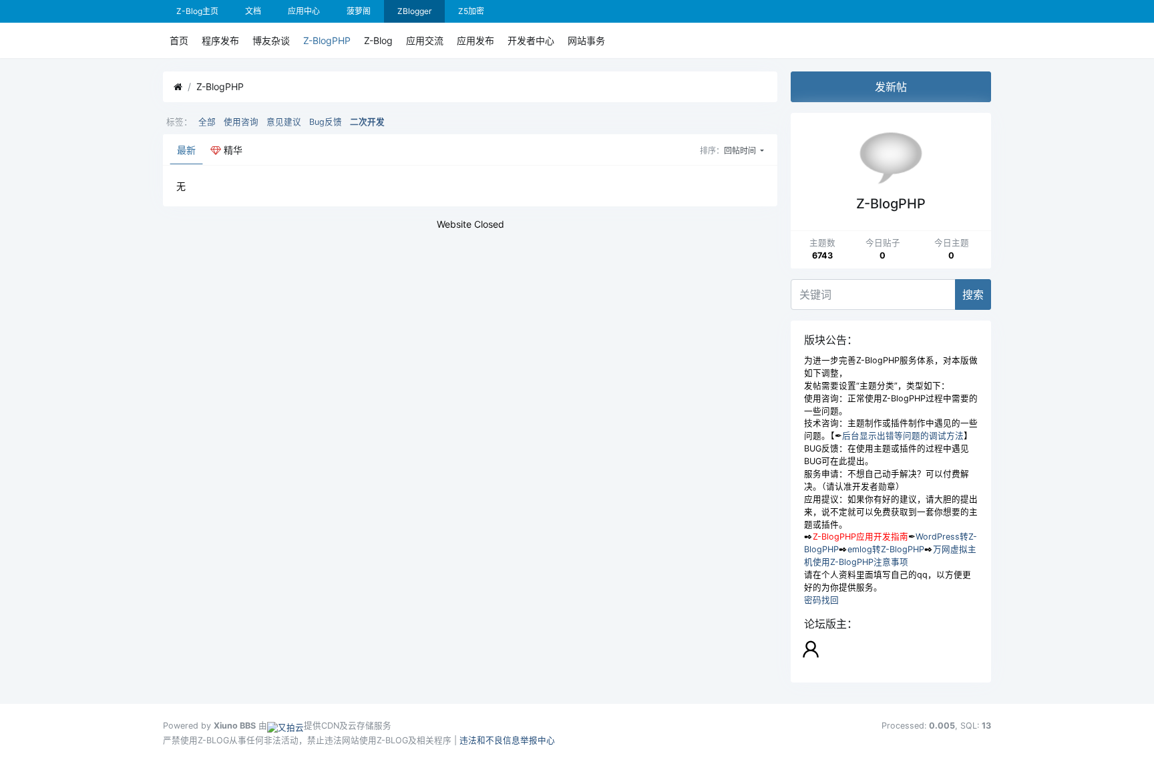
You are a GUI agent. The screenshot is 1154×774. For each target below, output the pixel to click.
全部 (207, 122)
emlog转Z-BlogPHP (885, 549)
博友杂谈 (271, 40)
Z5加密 (471, 11)
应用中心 (304, 11)
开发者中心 (531, 40)
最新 (186, 150)
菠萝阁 (359, 11)
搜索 (973, 294)
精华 (231, 150)
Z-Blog (378, 40)
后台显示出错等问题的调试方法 (903, 436)
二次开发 (367, 122)
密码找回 (821, 600)
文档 (253, 11)
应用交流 (424, 40)
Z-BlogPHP (327, 40)
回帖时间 (741, 151)
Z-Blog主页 (197, 11)
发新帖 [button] (891, 86)
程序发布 (220, 40)
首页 (179, 40)
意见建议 (283, 122)
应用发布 (475, 40)
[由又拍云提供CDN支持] (285, 726)
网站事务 (586, 40)
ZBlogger (414, 11)
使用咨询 (241, 122)
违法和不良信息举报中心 (507, 740)
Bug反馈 (325, 122)
